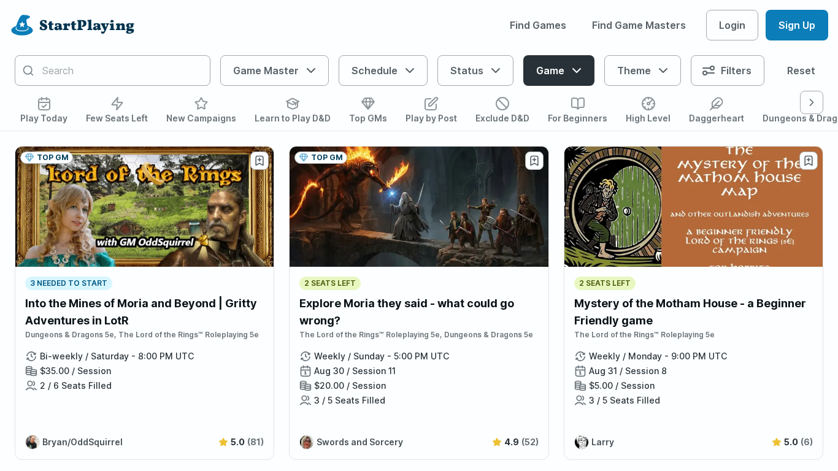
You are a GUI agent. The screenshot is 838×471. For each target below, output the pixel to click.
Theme (634, 70)
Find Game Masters (639, 25)
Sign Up (796, 25)
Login (732, 25)
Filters (736, 70)
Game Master (266, 70)
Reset (801, 70)
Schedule (375, 70)
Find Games (538, 25)
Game (550, 70)
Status (466, 70)
